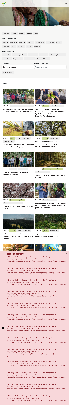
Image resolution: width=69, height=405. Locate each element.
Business (14, 33)
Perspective (43, 55)
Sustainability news (43, 59)
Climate (21, 33)
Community (16, 55)
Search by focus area (9, 38)
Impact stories (33, 55)
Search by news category (10, 30)
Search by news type (9, 51)
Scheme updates (30, 59)
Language (5, 63)
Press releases (7, 59)
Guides (24, 55)
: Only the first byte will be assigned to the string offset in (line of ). (36, 260)
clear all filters (7, 72)
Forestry (29, 33)
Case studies (6, 55)
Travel (36, 33)
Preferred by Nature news (57, 55)
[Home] (7, 4)
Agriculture (6, 33)
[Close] (67, 253)
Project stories (17, 59)
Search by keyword (41, 63)
